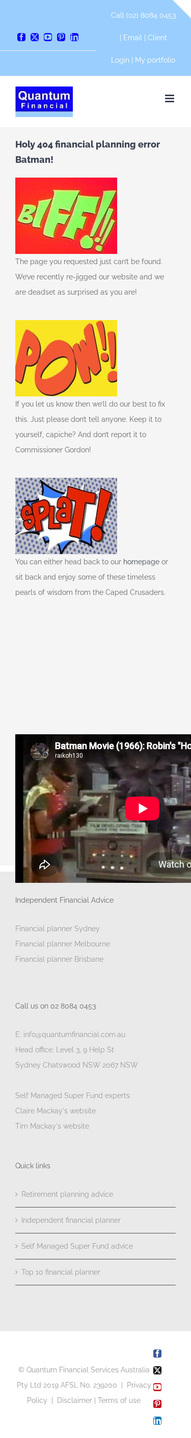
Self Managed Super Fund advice (77, 1246)
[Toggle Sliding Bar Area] (182, 9)
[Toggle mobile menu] (170, 98)
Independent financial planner (71, 1220)
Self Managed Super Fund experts (72, 1095)
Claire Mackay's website (55, 1111)
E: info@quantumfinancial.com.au (70, 1034)
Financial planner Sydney (57, 929)
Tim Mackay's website (52, 1126)
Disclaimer (74, 1400)
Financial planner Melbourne (62, 944)
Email (133, 38)
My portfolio (155, 60)
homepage (142, 562)
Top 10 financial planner (60, 1272)
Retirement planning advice (67, 1194)
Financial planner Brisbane (59, 959)
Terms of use (119, 1400)
